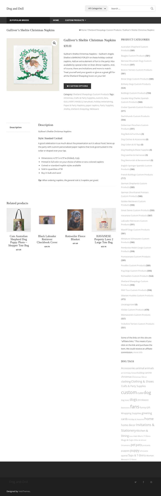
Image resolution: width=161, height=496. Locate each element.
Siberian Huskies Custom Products (137, 295)
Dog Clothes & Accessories (133, 139)
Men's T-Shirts (144, 436)
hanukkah (88, 101)
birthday (127, 373)
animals (149, 368)
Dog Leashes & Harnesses (133, 155)
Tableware (94, 109)
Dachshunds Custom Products (135, 116)
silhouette (144, 451)
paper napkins (92, 105)
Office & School (140, 440)
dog (147, 392)
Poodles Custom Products (133, 265)
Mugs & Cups (127, 440)
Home (83, 30)
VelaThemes (24, 491)
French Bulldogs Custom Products (137, 174)
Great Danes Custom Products (135, 210)
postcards (146, 445)
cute (140, 393)
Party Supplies (106, 105)
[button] (54, 43)
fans (106, 97)
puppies (125, 450)
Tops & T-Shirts (137, 455)
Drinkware (143, 400)
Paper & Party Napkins (74, 105)
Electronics (125, 407)
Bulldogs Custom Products (133, 93)
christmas (68, 97)
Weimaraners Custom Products (135, 314)
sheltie (67, 109)
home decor (128, 425)
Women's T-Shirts (128, 459)
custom (99, 97)
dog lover (125, 400)
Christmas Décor (139, 377)
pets (139, 445)
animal (140, 368)
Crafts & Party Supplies (84, 97)
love (131, 436)
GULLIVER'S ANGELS (73, 101)
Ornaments (125, 445)
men (135, 436)
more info (137, 352)
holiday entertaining (103, 101)
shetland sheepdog (80, 109)
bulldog (140, 372)
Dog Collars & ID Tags (130, 144)
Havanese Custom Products (134, 215)
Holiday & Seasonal (136, 419)
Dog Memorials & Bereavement (135, 160)
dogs (133, 399)
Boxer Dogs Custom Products (135, 78)
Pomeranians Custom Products (135, 256)
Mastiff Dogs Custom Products (135, 229)
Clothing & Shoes (142, 381)
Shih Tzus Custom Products (134, 290)
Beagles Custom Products (133, 55)
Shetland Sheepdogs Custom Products (104, 30)
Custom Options (78, 86)
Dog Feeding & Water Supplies (135, 149)
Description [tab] (16, 127)
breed (134, 373)
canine (148, 372)
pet (133, 445)
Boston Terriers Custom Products (136, 69)
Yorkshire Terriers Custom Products (137, 323)
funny (143, 407)
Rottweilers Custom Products (134, 276)
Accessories (128, 368)
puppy (134, 450)
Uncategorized (128, 304)
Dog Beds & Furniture (131, 134)
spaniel (124, 455)
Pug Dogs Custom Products (134, 270)
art (122, 373)
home (149, 418)
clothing (126, 381)
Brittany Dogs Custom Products (136, 84)
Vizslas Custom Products (132, 309)
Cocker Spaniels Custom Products (137, 107)
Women (150, 455)
